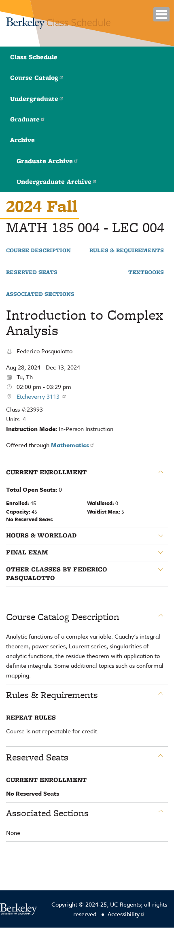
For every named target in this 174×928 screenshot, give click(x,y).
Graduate (25, 119)
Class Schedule (33, 57)
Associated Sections (40, 294)
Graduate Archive (45, 161)
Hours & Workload (41, 535)
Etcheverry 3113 (39, 396)
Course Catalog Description (62, 616)
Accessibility (124, 913)
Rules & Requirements (126, 250)
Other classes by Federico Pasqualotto (56, 573)
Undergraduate (34, 98)
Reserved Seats (31, 272)
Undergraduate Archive (54, 181)
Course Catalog (34, 77)
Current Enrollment (46, 472)
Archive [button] (22, 140)
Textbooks (146, 272)
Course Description (38, 250)
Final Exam (27, 552)
